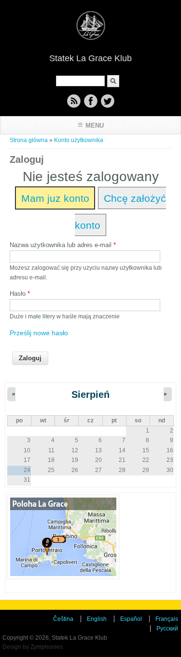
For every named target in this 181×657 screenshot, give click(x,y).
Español (131, 619)
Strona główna (29, 140)
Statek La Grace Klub (90, 58)
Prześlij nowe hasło (39, 333)
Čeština (63, 619)
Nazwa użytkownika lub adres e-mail (63, 245)
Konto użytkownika (78, 140)
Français (166, 619)
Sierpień (90, 394)
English (97, 619)
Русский (167, 628)
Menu (94, 125)
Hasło (20, 293)
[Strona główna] (90, 38)
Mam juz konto (55, 197)
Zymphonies (46, 647)
